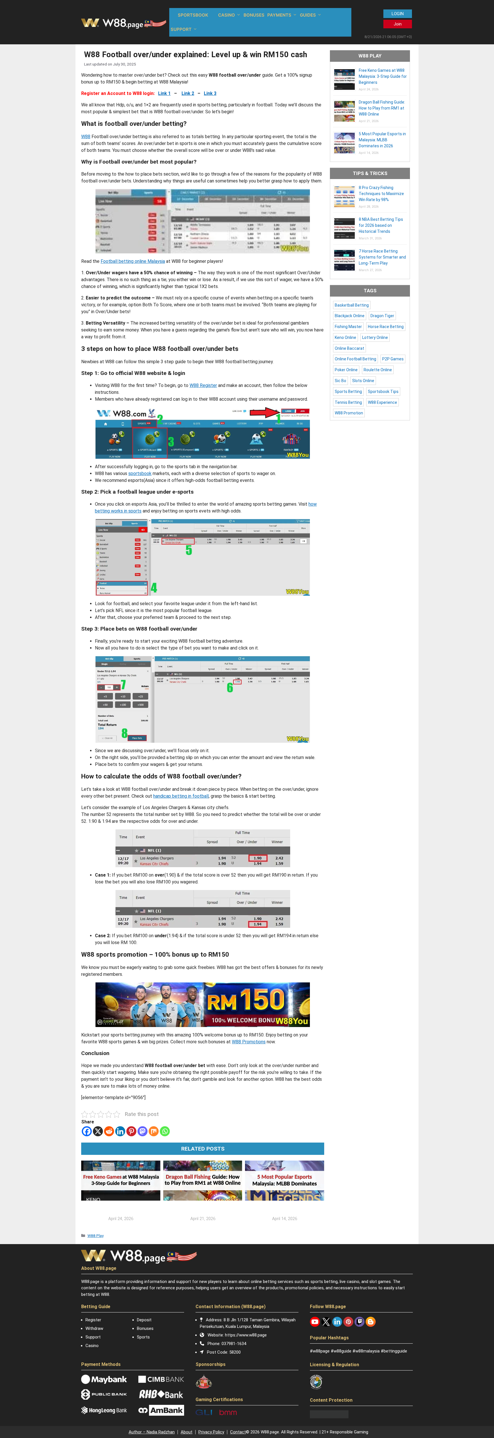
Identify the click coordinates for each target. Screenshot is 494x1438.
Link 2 (188, 93)
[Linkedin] (120, 1131)
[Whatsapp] (165, 1131)
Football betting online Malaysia (133, 261)
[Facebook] (87, 1131)
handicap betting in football (181, 796)
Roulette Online (378, 370)
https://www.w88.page (246, 1335)
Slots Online (363, 380)
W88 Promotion (349, 413)
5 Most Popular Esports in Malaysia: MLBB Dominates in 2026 (382, 140)
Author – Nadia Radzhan (152, 1432)
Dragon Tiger (382, 315)
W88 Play (95, 1235)
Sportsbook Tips (383, 391)
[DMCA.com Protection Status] (329, 1416)
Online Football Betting (355, 359)
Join (398, 24)
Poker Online (346, 370)
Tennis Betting (348, 402)
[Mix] (154, 1131)
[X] (98, 1131)
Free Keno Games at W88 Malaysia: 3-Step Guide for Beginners (383, 76)
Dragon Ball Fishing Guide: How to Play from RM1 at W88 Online (382, 108)
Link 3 (210, 93)
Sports (143, 1337)
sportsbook (140, 473)
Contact (238, 1432)
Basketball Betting (352, 305)
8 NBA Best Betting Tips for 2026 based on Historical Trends (381, 225)
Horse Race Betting (386, 326)
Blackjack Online (349, 315)
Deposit (144, 1319)
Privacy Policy (211, 1432)
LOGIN (398, 13)
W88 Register (203, 385)
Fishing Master (348, 326)
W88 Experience (382, 402)
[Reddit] (109, 1131)
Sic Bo (340, 380)
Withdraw (94, 1328)
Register (93, 1319)
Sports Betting (348, 391)
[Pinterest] (131, 1131)
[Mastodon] (143, 1131)
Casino (92, 1345)
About (186, 1432)
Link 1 (164, 93)
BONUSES (254, 15)
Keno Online (345, 337)
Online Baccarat (349, 348)
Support (93, 1337)
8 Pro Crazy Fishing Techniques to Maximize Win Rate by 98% (381, 193)
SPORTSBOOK (193, 15)
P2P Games (393, 359)
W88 (85, 136)
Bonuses (145, 1328)
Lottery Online (375, 337)
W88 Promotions (249, 1041)
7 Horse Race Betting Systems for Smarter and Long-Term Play (382, 257)
